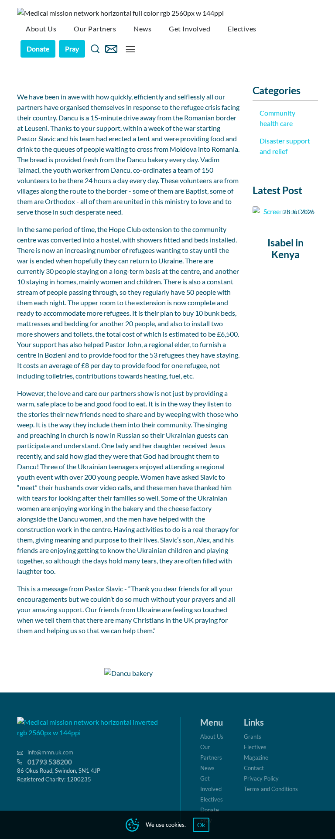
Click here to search (95, 48)
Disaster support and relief (285, 145)
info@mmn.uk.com (50, 752)
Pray (72, 48)
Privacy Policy (261, 778)
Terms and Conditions (271, 788)
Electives (211, 799)
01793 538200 (49, 762)
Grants (252, 736)
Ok (201, 825)
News (207, 767)
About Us (211, 736)
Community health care (277, 118)
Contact (254, 767)
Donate (38, 48)
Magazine (256, 757)
